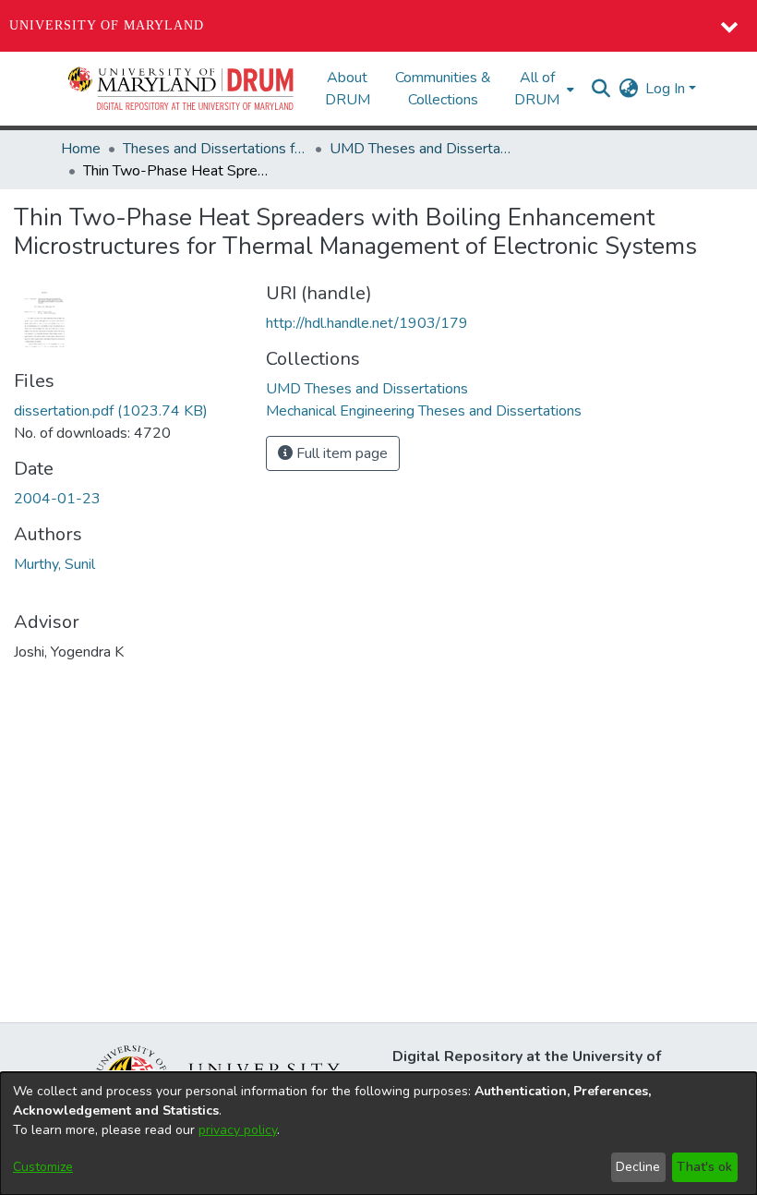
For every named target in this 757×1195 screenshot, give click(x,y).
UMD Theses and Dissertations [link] (422, 149)
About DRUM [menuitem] (347, 88)
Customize (43, 1167)
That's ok (704, 1167)
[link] (111, 411)
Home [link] (81, 149)
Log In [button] (667, 88)
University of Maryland (106, 25)
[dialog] (378, 1133)
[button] (182, 88)
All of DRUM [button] (536, 88)
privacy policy (237, 1130)
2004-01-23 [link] (57, 499)
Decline (638, 1167)
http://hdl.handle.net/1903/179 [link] (367, 323)
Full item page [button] (340, 453)
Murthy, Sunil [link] (54, 564)
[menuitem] (542, 89)
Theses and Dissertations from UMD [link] (215, 149)
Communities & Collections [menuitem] (443, 88)
